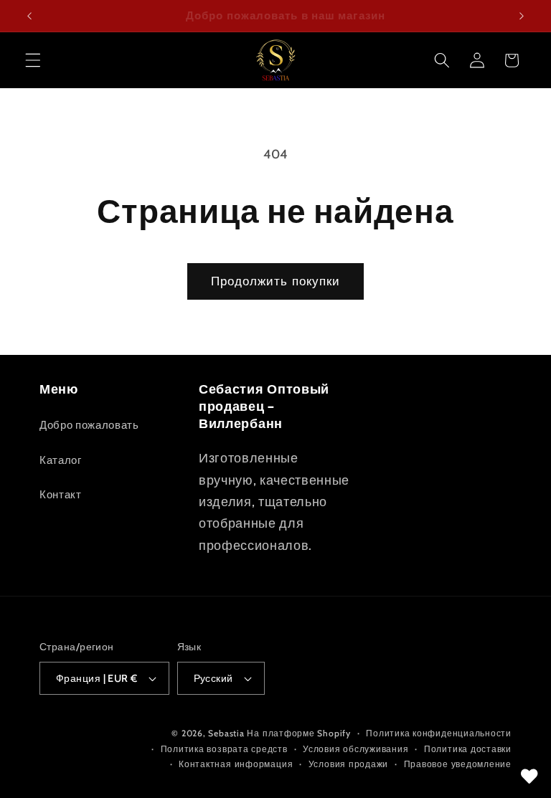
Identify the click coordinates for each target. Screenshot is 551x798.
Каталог (60, 460)
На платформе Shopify (298, 733)
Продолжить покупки (276, 281)
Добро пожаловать (89, 425)
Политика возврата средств (224, 749)
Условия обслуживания (355, 749)
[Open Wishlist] (529, 776)
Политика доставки (468, 749)
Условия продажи (349, 764)
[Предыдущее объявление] (29, 16)
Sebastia (226, 733)
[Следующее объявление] (521, 16)
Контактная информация (236, 764)
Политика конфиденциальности (439, 733)
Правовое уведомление (458, 764)
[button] (33, 60)
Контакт (60, 494)
